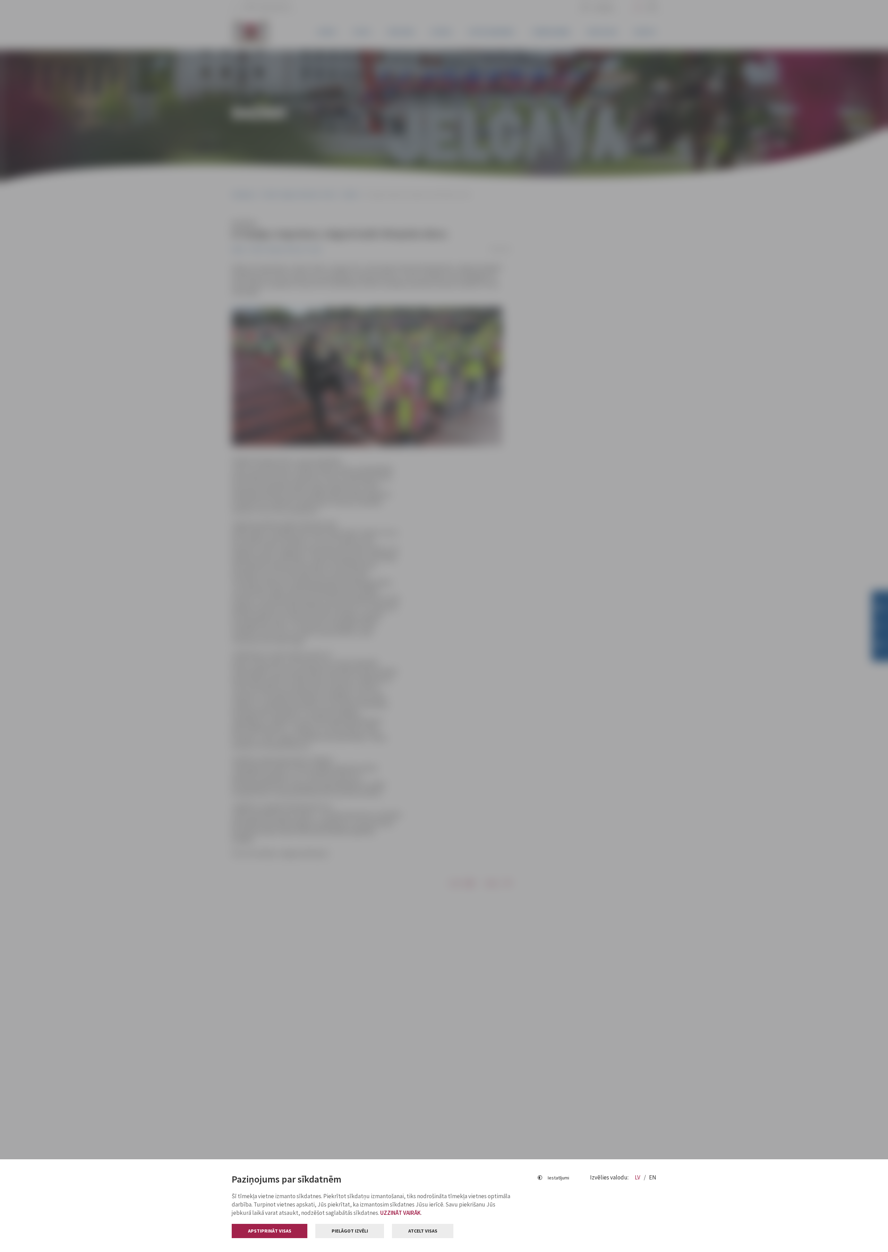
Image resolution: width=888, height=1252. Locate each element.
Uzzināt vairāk (400, 1213)
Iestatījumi (558, 1178)
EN (652, 1177)
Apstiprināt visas (269, 1231)
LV (638, 1177)
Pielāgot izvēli (350, 1231)
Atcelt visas (422, 1231)
